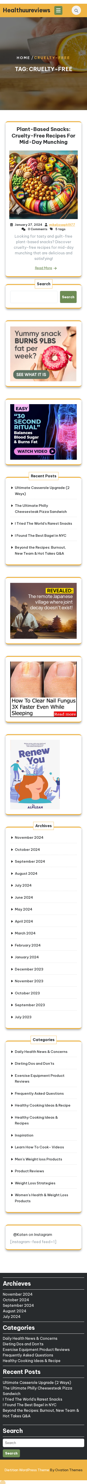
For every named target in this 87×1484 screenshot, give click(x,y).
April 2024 (24, 921)
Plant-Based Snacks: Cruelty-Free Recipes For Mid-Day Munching (43, 135)
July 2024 (23, 885)
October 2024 (27, 849)
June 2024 (24, 897)
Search (43, 284)
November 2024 (29, 837)
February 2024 (28, 945)
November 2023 (29, 981)
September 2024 (30, 861)
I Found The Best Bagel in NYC (40, 535)
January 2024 (27, 957)
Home (23, 58)
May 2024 (23, 909)
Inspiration (24, 1135)
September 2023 (30, 1005)
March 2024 (25, 933)
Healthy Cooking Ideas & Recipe (43, 1105)
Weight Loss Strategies (35, 1183)
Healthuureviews (26, 10)
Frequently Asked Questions (39, 1093)
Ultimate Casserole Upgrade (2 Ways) (37, 1382)
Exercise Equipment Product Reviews (36, 1349)
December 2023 (29, 969)
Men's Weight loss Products (38, 1159)
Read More (43, 268)
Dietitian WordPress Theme (43, 1470)
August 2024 (26, 873)
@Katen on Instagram (32, 1234)
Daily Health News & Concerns (41, 1051)
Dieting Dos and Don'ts (34, 1063)
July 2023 (23, 1017)
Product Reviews (29, 1171)
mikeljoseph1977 (62, 224)
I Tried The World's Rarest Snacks (32, 1399)
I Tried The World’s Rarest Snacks (43, 523)
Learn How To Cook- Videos (39, 1147)
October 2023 (27, 993)
